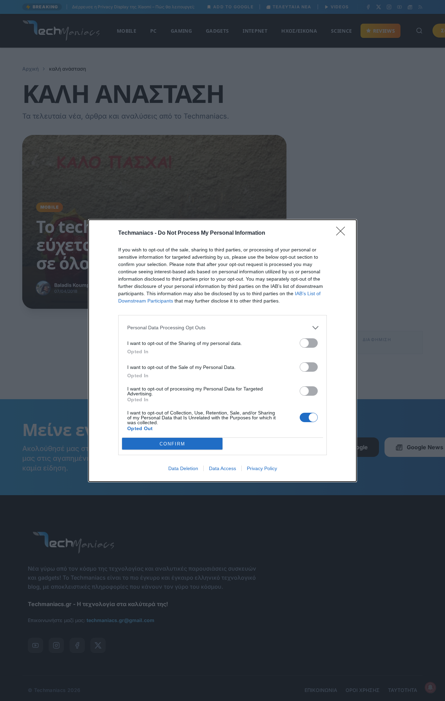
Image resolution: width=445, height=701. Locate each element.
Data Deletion (183, 468)
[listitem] (222, 327)
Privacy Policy (262, 468)
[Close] (342, 233)
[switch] (309, 343)
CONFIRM (172, 443)
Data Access (222, 468)
